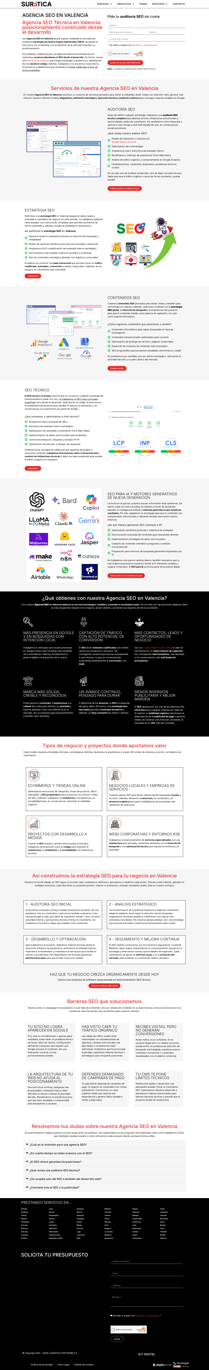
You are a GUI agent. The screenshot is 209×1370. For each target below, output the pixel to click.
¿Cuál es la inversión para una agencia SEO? (58, 1144)
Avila (162, 1228)
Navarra (107, 1222)
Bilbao (79, 1225)
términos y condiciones (144, 45)
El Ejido (24, 1238)
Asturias (24, 1232)
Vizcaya (24, 1225)
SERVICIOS (103, 4)
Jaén (51, 1209)
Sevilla (51, 1212)
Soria (106, 1225)
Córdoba (24, 1212)
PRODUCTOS (124, 4)
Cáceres (163, 1215)
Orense (135, 1232)
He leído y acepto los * (134, 45)
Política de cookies (83, 1364)
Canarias (24, 1235)
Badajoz (135, 1215)
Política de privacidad (42, 1364)
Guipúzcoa (136, 1222)
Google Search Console (124, 142)
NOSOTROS (158, 4)
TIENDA (143, 4)
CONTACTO (179, 4)
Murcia (79, 1212)
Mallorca (108, 1235)
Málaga (107, 1209)
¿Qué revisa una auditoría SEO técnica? (55, 1170)
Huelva (135, 1209)
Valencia (135, 1212)
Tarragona (25, 1222)
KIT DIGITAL (146, 1354)
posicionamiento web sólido (157, 647)
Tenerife (163, 1232)
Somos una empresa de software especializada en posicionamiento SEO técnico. (104, 979)
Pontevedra (53, 1232)
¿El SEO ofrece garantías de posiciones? (55, 1161)
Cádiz (162, 1209)
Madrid (24, 1219)
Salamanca (136, 1228)
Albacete (80, 1215)
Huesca (52, 1219)
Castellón (164, 1212)
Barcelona (164, 1219)
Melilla (163, 1235)
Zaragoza (80, 1219)
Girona (79, 1222)
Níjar (79, 1238)
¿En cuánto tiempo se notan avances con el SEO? (61, 1153)
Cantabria (53, 1225)
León (134, 1225)
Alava (162, 1222)
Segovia (107, 1228)
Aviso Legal (63, 1364)
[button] (104, 1144)
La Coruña (108, 1232)
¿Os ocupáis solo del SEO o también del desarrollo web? (66, 1178)
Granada (80, 1209)
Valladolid (53, 1228)
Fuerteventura (54, 1235)
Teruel (106, 1219)
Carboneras (137, 1238)
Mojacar (163, 1238)
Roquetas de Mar (56, 1238)
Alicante (107, 1212)
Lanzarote (81, 1235)
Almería (24, 1209)
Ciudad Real (137, 1219)
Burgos (163, 1225)
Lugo (79, 1232)
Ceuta (134, 1235)
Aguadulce (108, 1238)
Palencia (24, 1228)
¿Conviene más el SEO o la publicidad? (54, 1187)
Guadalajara (54, 1215)
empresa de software (38, 60)
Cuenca (107, 1215)
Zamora (80, 1228)
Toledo (23, 1215)
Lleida (51, 1222)
